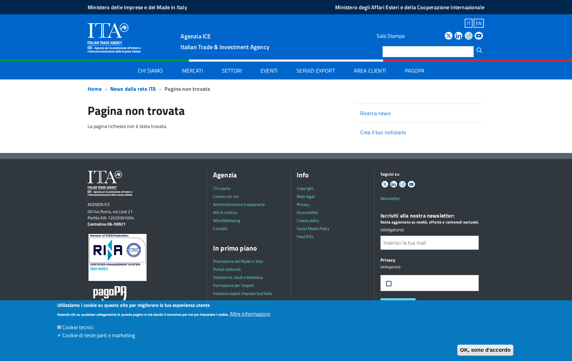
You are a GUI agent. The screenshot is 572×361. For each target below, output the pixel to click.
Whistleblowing (226, 220)
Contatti (220, 228)
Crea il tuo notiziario (383, 132)
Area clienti (370, 71)
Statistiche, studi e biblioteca (238, 277)
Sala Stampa (391, 36)
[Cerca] (479, 50)
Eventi (269, 71)
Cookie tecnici (78, 327)
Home (95, 89)
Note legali (306, 196)
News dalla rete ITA (133, 89)
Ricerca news (375, 113)
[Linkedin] (458, 36)
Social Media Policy (313, 228)
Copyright (305, 188)
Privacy (303, 204)
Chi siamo (150, 71)
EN (479, 23)
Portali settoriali (227, 269)
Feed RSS (305, 236)
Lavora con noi (225, 196)
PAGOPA (415, 71)
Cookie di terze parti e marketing (98, 335)
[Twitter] (449, 36)
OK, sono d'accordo (485, 350)
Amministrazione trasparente (239, 204)
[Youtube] (479, 36)
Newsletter (390, 198)
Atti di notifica (225, 212)
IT (468, 23)
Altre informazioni (250, 314)
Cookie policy (308, 220)
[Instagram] (468, 36)
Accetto (409, 283)
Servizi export (315, 71)
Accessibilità (307, 212)
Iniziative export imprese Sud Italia (242, 293)
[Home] (114, 38)
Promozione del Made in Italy (238, 261)
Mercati (192, 71)
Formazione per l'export (233, 285)
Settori (232, 71)
